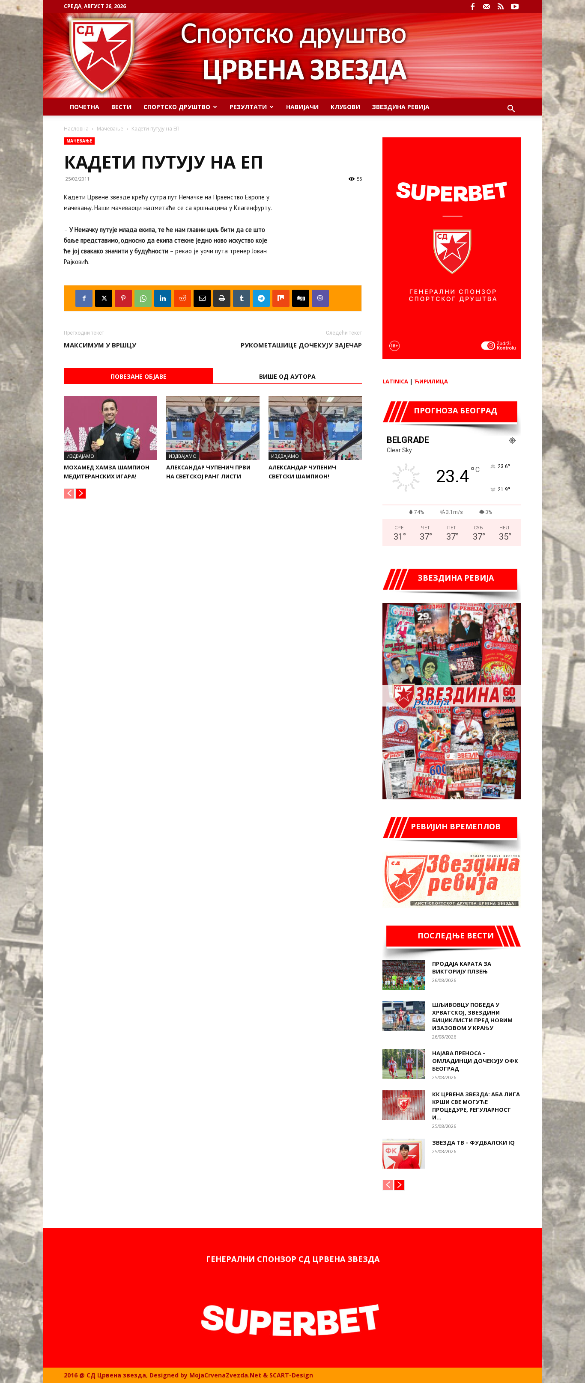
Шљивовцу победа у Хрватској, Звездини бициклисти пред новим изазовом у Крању (472, 1016)
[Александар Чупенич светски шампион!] (315, 428)
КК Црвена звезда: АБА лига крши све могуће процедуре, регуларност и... (476, 1105)
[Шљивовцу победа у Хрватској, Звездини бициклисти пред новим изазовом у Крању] (403, 1016)
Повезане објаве (138, 376)
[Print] (221, 298)
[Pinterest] (123, 298)
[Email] (202, 298)
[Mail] (486, 6)
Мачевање (110, 128)
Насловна (76, 128)
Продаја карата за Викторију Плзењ (461, 967)
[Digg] (300, 298)
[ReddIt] (182, 298)
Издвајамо (80, 456)
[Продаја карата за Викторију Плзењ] (403, 975)
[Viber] (320, 298)
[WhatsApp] (143, 298)
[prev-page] (69, 493)
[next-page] (80, 493)
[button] (511, 110)
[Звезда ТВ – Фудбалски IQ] (403, 1154)
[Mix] (281, 298)
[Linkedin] (162, 298)
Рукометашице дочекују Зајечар (301, 345)
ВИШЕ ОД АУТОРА (287, 376)
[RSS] (500, 6)
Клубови (345, 107)
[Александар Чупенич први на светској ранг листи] (213, 428)
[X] (103, 298)
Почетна (84, 107)
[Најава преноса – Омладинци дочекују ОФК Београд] (403, 1064)
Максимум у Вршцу (100, 345)
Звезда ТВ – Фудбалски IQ (473, 1142)
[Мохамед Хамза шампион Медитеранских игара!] (110, 428)
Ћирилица (431, 381)
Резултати (248, 107)
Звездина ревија (401, 107)
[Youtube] (514, 6)
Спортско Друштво (176, 107)
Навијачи (302, 107)
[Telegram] (261, 298)
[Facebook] (472, 6)
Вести (121, 107)
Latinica (395, 381)
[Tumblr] (241, 298)
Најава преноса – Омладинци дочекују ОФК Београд (475, 1060)
